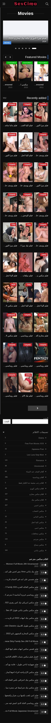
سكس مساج (39, 545)
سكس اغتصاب (38, 511)
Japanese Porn (38, 449)
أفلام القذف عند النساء (35, 472)
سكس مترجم (38, 539)
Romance (40, 460)
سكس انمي (39, 528)
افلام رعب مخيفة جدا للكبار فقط (31, 483)
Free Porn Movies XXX (34, 443)
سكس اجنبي (39, 505)
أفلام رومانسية (38, 477)
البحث (45, 418)
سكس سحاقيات (37, 534)
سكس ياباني (39, 550)
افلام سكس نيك (37, 500)
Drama (41, 438)
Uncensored (39, 466)
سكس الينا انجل (37, 522)
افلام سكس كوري (37, 489)
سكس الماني (38, 517)
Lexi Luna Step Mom (35, 455)
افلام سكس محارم (36, 494)
